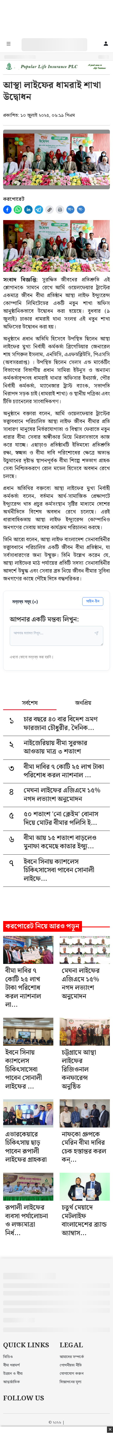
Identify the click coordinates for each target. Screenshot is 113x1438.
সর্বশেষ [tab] (30, 703)
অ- (81, 209)
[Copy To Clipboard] (49, 209)
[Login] (106, 44)
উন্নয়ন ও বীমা (13, 1374)
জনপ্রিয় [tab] (83, 703)
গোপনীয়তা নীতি (71, 1365)
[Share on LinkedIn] (28, 209)
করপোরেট (13, 199)
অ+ (70, 209)
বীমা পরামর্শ (11, 1365)
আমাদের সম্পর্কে (72, 1357)
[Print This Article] (60, 209)
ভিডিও (8, 1357)
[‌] (60, 41)
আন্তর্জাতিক (11, 1382)
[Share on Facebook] (7, 209)
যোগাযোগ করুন (72, 1374)
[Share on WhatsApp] (18, 209)
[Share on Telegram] (39, 209)
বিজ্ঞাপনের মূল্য (70, 1382)
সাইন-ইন (92, 601)
